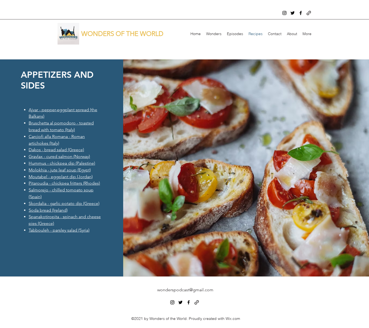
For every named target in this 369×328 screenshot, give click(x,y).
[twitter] (292, 13)
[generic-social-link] (308, 13)
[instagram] (284, 13)
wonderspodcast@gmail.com (185, 289)
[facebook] (300, 13)
